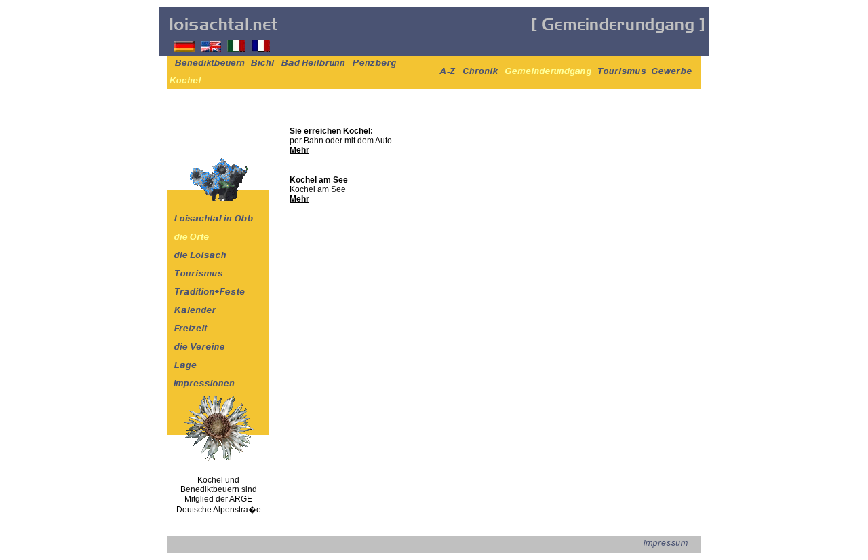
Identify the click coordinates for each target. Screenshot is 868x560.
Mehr (299, 150)
